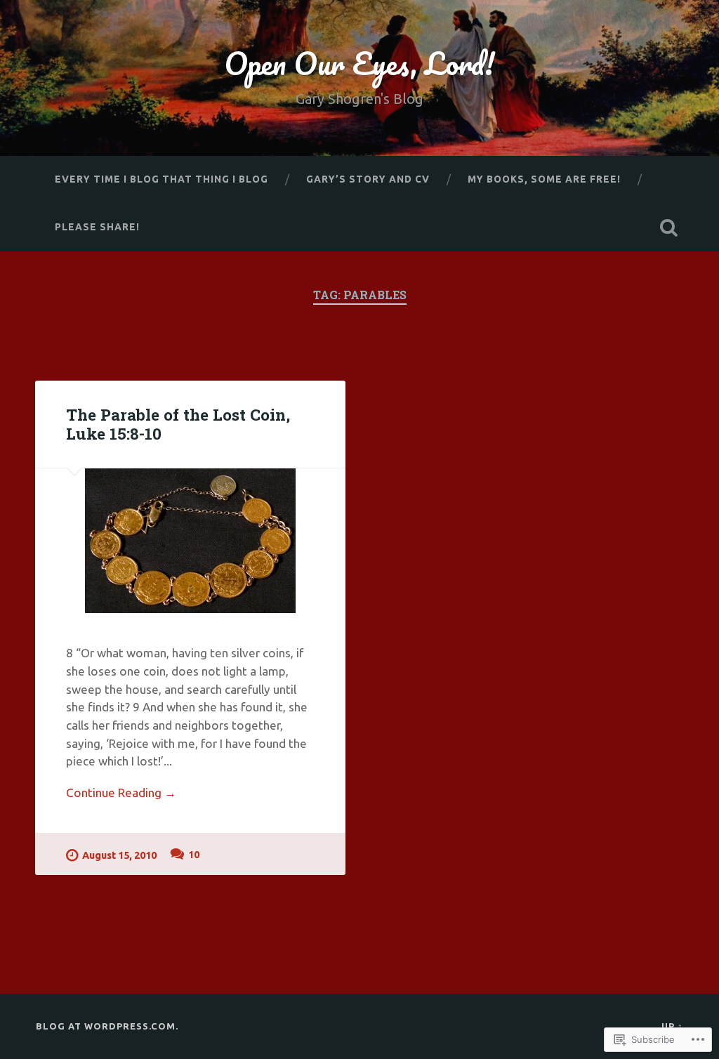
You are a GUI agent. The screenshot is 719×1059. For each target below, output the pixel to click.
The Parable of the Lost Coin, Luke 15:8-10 (178, 424)
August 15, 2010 (119, 855)
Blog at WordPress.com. (107, 1026)
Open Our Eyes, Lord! (359, 63)
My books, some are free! (544, 179)
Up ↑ (672, 1026)
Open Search (669, 227)
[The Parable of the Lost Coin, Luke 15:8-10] (190, 540)
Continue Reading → (121, 792)
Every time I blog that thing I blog (161, 179)
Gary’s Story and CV (368, 179)
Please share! (97, 226)
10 (193, 854)
